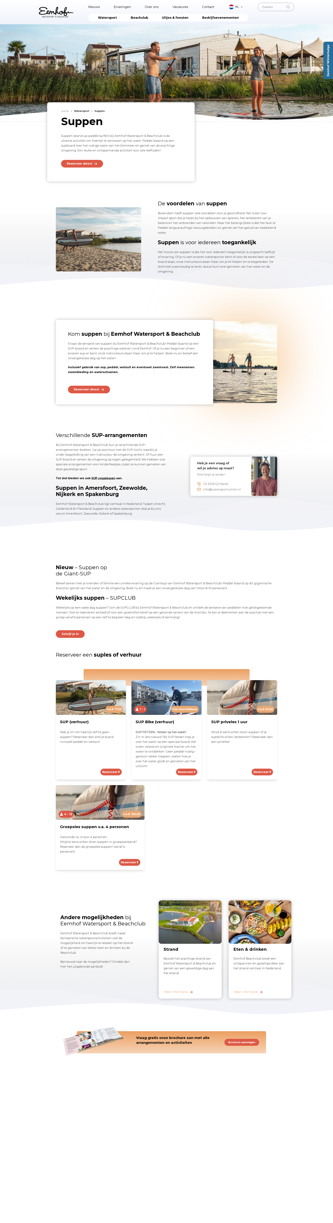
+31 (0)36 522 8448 (215, 484)
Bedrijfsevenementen (220, 18)
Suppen (99, 111)
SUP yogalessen (103, 478)
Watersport (107, 18)
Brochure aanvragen (241, 1042)
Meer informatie (176, 992)
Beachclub (139, 18)
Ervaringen (122, 7)
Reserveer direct (79, 163)
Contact (208, 7)
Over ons (152, 7)
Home (65, 111)
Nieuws (94, 7)
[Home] (56, 12)
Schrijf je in (70, 634)
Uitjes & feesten (175, 18)
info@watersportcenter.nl (222, 489)
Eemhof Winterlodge (328, 60)
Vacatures (180, 7)
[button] (236, 7)
